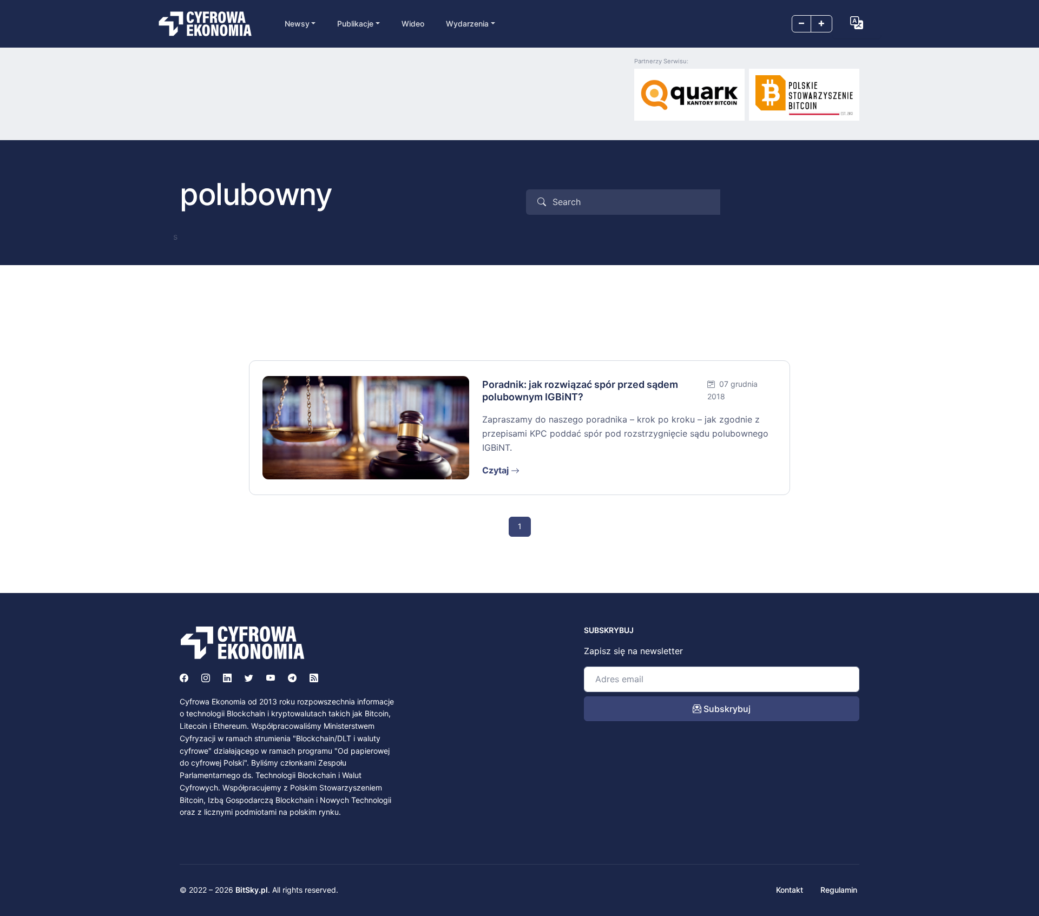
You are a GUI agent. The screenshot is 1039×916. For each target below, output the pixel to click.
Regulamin (838, 889)
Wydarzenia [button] (467, 23)
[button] (857, 22)
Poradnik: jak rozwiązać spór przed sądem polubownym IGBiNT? (580, 391)
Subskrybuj (726, 708)
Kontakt (789, 889)
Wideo (413, 23)
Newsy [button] (297, 23)
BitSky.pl (251, 889)
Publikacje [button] (355, 23)
